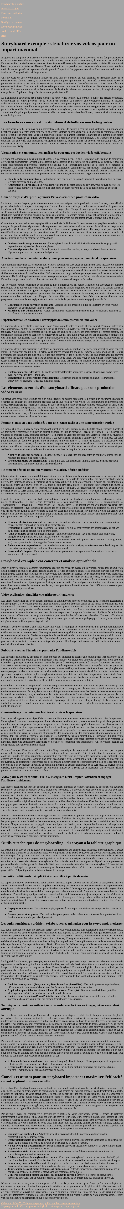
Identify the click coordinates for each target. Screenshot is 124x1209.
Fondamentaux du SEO (13, 4)
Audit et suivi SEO (11, 31)
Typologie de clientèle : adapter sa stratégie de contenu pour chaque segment (40, 1206)
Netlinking (6, 17)
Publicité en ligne (10, 8)
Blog (3, 35)
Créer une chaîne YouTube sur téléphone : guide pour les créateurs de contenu (40, 1203)
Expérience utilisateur (12, 13)
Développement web (11, 26)
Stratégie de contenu (11, 22)
